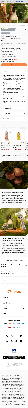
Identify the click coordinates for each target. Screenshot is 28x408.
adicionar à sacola (6, 155)
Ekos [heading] (2, 142)
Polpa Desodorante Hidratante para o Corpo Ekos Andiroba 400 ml (13, 44)
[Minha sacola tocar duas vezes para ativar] (26, 4)
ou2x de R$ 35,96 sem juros (7, 61)
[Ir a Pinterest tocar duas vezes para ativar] (11, 341)
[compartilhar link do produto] (25, 33)
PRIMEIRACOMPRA (20, 1)
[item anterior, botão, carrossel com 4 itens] (4, 14)
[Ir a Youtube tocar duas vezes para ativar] (6, 341)
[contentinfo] (10, 142)
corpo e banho (7, 25)
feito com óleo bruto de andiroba (12, 192)
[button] (25, 28)
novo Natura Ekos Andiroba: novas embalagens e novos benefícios (13, 239)
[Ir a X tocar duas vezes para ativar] (16, 336)
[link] (6, 145)
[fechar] (26, 1)
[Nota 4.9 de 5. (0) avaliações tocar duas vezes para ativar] (12, 28)
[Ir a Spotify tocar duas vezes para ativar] (16, 341)
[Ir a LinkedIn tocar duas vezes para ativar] (21, 341)
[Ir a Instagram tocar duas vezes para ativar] (11, 336)
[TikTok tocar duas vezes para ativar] (21, 336)
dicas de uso (6, 113)
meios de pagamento (14, 320)
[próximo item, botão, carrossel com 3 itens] (23, 1)
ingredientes (6, 118)
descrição (5, 71)
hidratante (14, 25)
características (7, 108)
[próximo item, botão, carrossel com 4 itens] (24, 14)
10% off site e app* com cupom (8, 1)
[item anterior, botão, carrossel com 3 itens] (1, 1)
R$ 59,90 (3, 147)
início (2, 25)
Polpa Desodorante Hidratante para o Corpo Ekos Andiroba (10, 38)
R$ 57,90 (15, 147)
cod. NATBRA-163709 (5, 45)
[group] (12, 1)
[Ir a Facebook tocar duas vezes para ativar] (6, 336)
